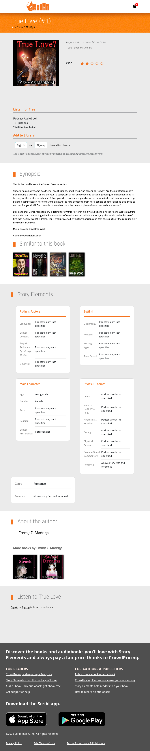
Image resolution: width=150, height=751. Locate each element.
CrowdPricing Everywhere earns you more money (105, 680)
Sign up (41, 145)
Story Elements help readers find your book (101, 686)
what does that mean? (80, 47)
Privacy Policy (14, 743)
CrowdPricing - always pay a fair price (29, 674)
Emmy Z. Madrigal (34, 532)
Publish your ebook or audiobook (95, 674)
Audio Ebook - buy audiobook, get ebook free (33, 686)
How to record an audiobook (92, 692)
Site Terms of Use (44, 743)
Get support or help (18, 692)
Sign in (21, 145)
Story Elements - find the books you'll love (31, 680)
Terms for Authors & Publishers (86, 743)
